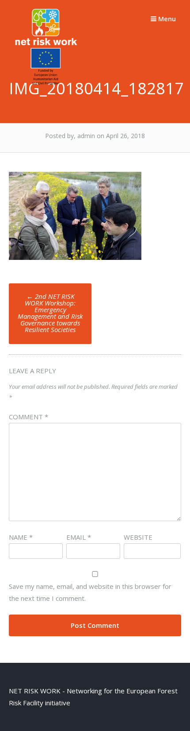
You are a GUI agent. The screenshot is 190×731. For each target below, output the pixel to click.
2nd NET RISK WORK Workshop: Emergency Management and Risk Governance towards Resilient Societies (50, 313)
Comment (28, 416)
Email (78, 537)
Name (21, 537)
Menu (166, 18)
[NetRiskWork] (47, 83)
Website (138, 537)
